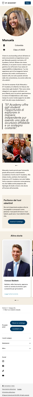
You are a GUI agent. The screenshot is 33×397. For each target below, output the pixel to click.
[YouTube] (16, 375)
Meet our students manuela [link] (12, 310)
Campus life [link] (12, 308)
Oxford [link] (4, 308)
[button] (16, 221)
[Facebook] (16, 366)
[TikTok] (16, 371)
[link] (9, 3)
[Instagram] (16, 361)
